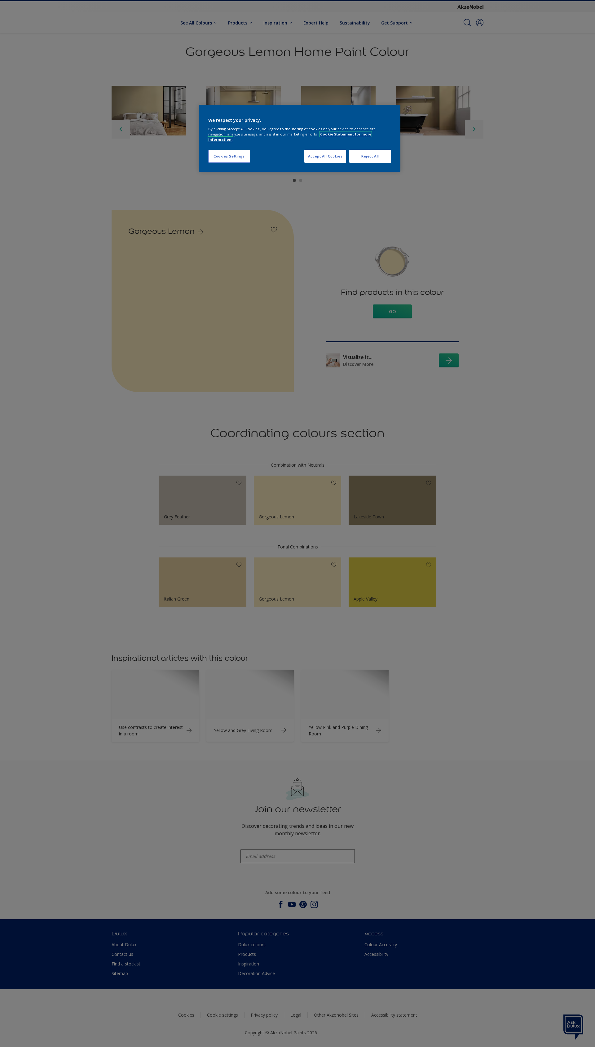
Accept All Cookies (325, 156)
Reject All (370, 156)
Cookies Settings (229, 156)
